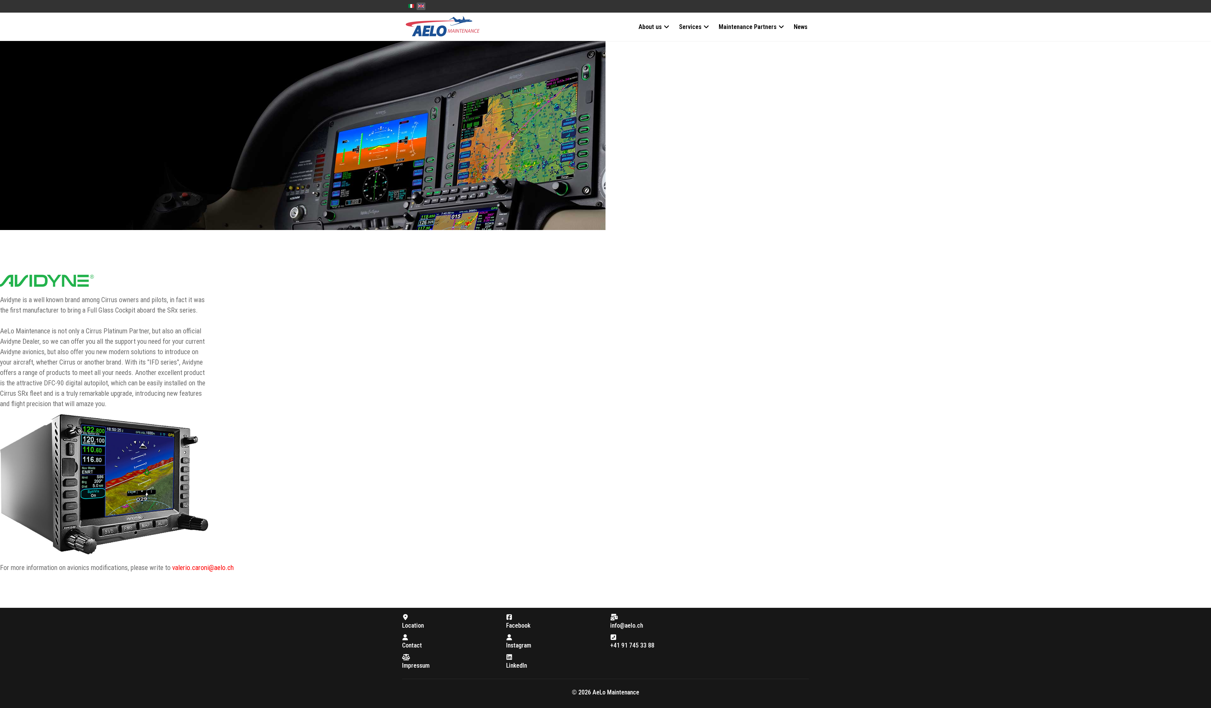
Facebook (518, 625)
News (800, 27)
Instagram (518, 645)
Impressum (416, 665)
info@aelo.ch (626, 625)
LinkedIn (516, 665)
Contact (412, 645)
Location (413, 625)
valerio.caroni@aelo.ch (203, 568)
